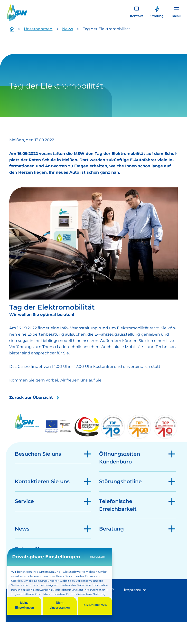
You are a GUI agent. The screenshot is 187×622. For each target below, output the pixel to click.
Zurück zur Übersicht (31, 397)
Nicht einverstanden (60, 605)
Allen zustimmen (95, 605)
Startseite (14, 29)
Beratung (111, 529)
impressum (97, 556)
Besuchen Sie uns (38, 454)
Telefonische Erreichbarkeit (118, 505)
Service (24, 501)
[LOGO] (17, 12)
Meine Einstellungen (24, 605)
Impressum (135, 590)
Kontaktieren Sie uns (42, 481)
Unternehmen (38, 29)
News (67, 29)
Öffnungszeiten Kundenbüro (119, 458)
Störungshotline (120, 481)
